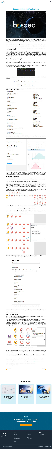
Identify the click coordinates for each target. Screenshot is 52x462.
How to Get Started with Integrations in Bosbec (43, 397)
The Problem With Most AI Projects (26, 397)
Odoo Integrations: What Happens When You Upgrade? (8, 397)
